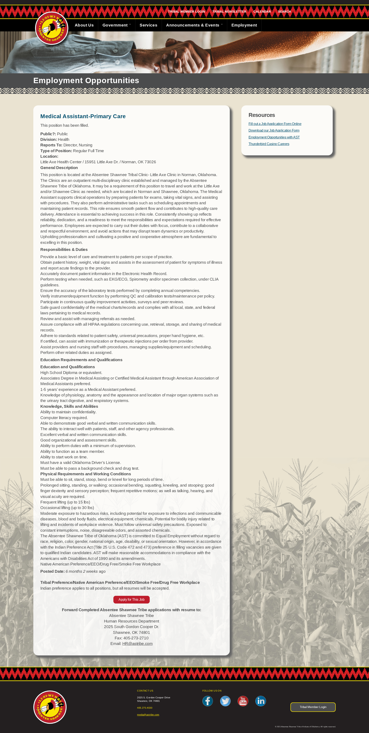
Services (148, 25)
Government (115, 25)
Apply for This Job (131, 600)
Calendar (262, 11)
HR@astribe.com (137, 643)
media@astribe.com (148, 714)
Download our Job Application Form (274, 130)
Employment (244, 25)
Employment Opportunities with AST (274, 137)
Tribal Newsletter (229, 11)
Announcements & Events (193, 25)
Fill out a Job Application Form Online (275, 124)
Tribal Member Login (186, 11)
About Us (84, 25)
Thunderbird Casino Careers (269, 144)
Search (284, 11)
